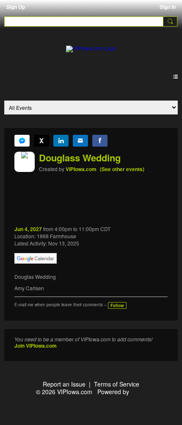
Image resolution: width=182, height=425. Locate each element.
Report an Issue (64, 384)
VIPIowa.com (81, 169)
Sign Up (15, 7)
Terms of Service (116, 384)
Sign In (168, 7)
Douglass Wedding (80, 157)
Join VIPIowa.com (35, 345)
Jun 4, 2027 (28, 229)
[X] (41, 141)
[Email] (80, 141)
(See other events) (122, 169)
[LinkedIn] (61, 141)
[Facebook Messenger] (22, 141)
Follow (117, 305)
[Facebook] (100, 141)
